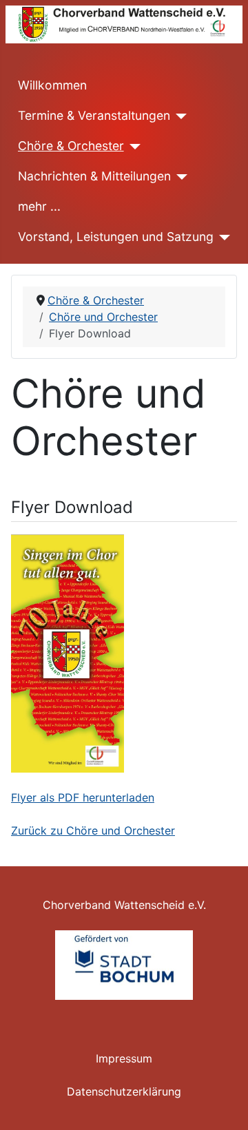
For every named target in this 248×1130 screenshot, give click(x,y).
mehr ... (39, 206)
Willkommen (52, 85)
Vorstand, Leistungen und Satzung (116, 236)
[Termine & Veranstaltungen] (178, 116)
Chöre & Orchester (71, 145)
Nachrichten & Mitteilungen (94, 176)
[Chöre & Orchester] (132, 146)
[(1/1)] (124, 965)
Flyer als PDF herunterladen (82, 797)
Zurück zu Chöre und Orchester (93, 830)
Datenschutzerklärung (124, 1091)
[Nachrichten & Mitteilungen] (179, 177)
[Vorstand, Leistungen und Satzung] (222, 237)
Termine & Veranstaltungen (94, 115)
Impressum (124, 1058)
